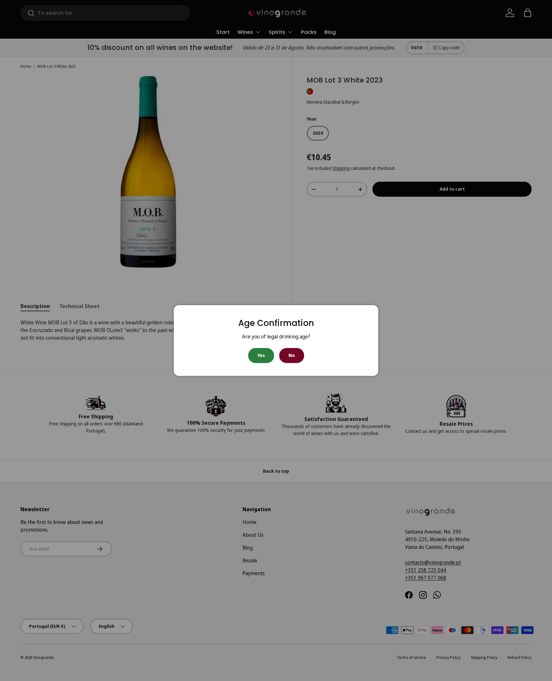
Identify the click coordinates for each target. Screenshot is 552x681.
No (291, 355)
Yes (261, 355)
